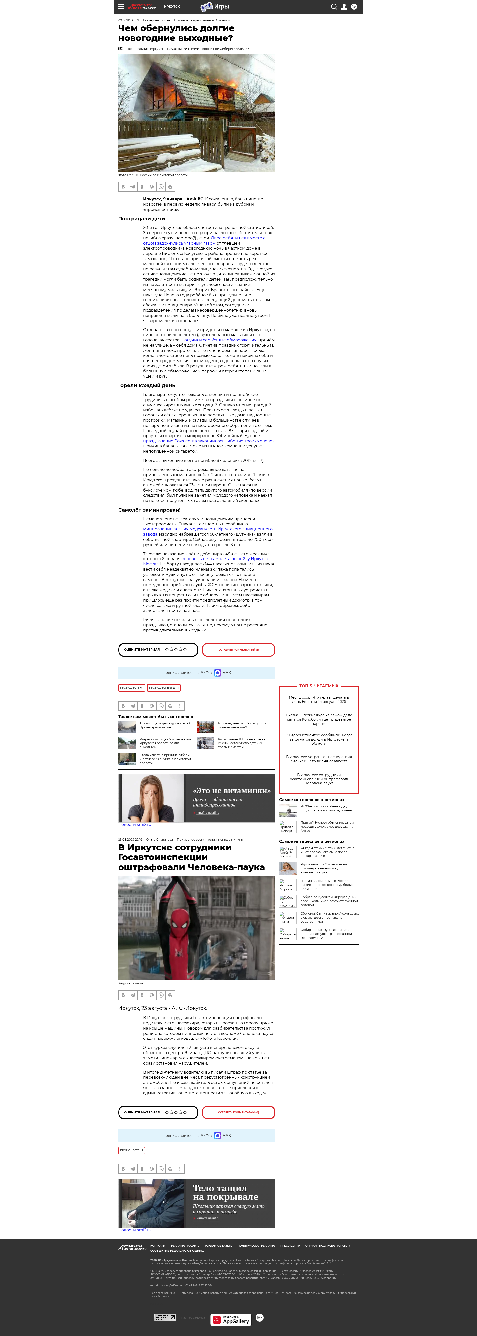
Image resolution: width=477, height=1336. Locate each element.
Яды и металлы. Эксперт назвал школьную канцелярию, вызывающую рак (325, 868)
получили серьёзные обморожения (219, 340)
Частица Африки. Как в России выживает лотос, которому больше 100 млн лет (328, 885)
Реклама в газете (218, 1245)
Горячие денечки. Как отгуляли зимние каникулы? (242, 725)
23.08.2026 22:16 (130, 839)
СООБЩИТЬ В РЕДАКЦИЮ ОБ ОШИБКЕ (177, 1250)
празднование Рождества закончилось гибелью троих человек (209, 441)
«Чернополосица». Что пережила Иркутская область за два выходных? (166, 743)
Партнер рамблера (193, 1317)
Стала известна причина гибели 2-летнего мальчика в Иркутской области (165, 759)
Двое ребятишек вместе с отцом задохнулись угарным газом (204, 241)
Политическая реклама (256, 1245)
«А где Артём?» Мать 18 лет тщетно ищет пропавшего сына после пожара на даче (328, 852)
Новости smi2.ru (134, 824)
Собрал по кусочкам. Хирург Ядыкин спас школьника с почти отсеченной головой (329, 901)
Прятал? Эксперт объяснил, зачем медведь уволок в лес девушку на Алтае (327, 826)
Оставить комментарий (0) (238, 1112)
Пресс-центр (290, 1245)
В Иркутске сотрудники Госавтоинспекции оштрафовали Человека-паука (319, 779)
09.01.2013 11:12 (128, 20)
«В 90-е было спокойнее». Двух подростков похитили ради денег (327, 808)
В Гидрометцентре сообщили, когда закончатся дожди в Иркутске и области (319, 739)
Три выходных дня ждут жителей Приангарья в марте (165, 725)
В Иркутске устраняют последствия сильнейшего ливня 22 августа (319, 759)
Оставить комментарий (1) (239, 649)
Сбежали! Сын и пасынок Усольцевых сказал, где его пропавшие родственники (330, 917)
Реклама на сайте (185, 1245)
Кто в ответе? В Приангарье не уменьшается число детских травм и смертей (241, 743)
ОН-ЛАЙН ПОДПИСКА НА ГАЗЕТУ (327, 1245)
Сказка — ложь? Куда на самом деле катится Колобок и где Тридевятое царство (319, 719)
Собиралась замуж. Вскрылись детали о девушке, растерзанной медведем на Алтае (326, 934)
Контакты (157, 1245)
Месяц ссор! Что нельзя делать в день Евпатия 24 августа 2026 (319, 699)
